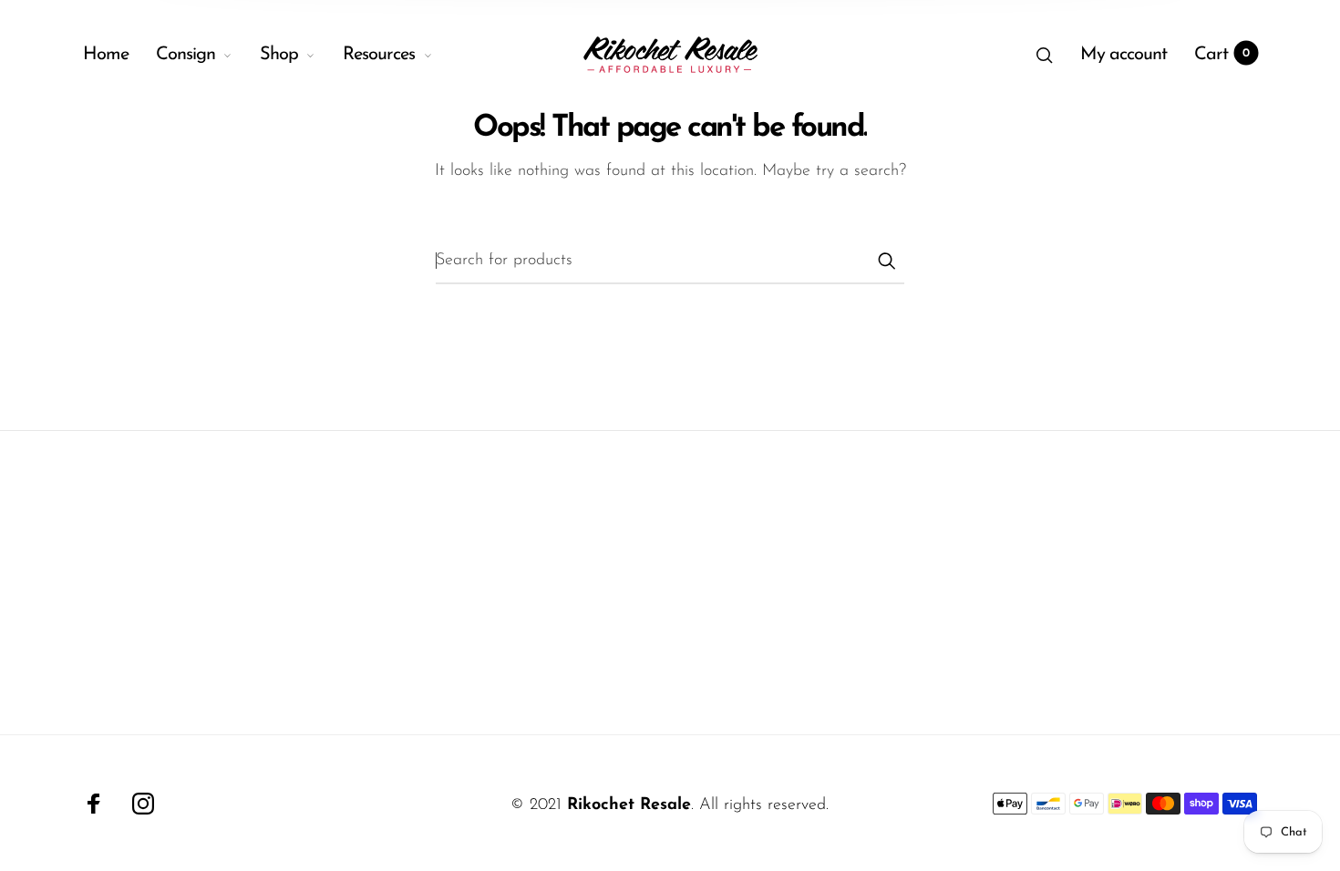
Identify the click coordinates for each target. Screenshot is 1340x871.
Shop (279, 55)
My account (1123, 55)
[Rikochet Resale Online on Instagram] (143, 804)
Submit (886, 260)
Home (106, 55)
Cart (1222, 55)
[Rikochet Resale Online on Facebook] (94, 804)
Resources (379, 55)
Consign (185, 55)
